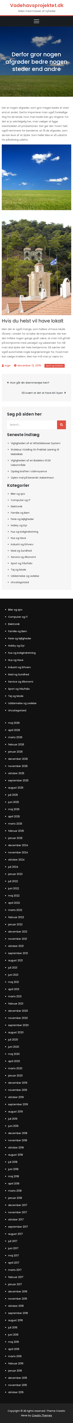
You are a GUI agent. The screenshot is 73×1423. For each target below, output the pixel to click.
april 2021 (13, 989)
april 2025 (14, 816)
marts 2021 (14, 996)
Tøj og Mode (18, 569)
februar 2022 (16, 917)
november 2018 (17, 1140)
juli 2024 (13, 867)
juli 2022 (13, 881)
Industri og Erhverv (22, 544)
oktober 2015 (16, 1392)
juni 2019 (13, 1126)
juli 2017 (12, 1241)
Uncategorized (20, 582)
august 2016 (15, 1320)
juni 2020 (13, 1047)
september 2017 (18, 1226)
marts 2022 (15, 910)
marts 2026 (15, 737)
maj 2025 (13, 809)
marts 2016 (15, 1356)
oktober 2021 (16, 946)
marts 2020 (15, 1068)
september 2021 (18, 953)
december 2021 (17, 931)
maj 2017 (13, 1255)
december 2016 (17, 1291)
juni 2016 (13, 1334)
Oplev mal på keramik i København (32, 477)
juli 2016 (12, 1327)
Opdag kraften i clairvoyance (29, 471)
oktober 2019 (16, 1097)
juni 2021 (13, 975)
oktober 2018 (16, 1147)
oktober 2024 (16, 859)
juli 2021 (12, 967)
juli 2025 (13, 795)
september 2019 (18, 1104)
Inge (7, 365)
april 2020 (14, 1061)
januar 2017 (15, 1284)
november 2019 (17, 1090)
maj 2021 (13, 982)
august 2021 (15, 960)
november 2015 (17, 1385)
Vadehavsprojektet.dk (36, 5)
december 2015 (17, 1378)
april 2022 (14, 903)
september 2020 (18, 1025)
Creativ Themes (42, 1415)
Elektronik (16, 506)
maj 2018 (13, 1176)
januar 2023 (15, 874)
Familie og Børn (20, 513)
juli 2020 (13, 1039)
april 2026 (14, 730)
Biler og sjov (18, 494)
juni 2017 (13, 1248)
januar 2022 (15, 924)
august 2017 (15, 1234)
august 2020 (16, 1032)
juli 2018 (12, 1162)
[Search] (61, 424)
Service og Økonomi (23, 557)
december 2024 (18, 845)
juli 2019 (12, 1119)
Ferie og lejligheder (22, 519)
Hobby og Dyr (19, 525)
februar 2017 (15, 1277)
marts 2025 (15, 823)
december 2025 (18, 759)
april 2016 (13, 1349)
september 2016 (18, 1313)
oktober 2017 (16, 1219)
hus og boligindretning (24, 531)
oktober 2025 (16, 773)
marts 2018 (15, 1191)
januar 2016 (15, 1370)
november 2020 (18, 1018)
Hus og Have (18, 538)
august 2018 (15, 1155)
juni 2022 (13, 888)
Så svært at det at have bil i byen (42, 393)
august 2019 (15, 1111)
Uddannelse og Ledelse (25, 576)
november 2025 (18, 766)
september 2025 (18, 780)
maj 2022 (13, 895)
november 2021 (17, 939)
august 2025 (15, 787)
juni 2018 (13, 1169)
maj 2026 (14, 723)
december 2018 (17, 1133)
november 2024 (18, 852)
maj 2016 (13, 1342)
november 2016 (17, 1298)
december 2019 (17, 1083)
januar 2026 (15, 751)
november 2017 (17, 1212)
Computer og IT (20, 500)
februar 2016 (15, 1363)
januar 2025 (15, 838)
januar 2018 (15, 1198)
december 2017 (17, 1205)
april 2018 (13, 1183)
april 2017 (13, 1262)
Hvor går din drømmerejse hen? (29, 382)
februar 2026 (16, 744)
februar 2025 (16, 831)
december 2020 (18, 1011)
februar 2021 (15, 1003)
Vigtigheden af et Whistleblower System (35, 443)
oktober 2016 (16, 1306)
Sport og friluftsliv (54, 365)
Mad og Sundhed (21, 550)
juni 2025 (13, 802)
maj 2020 (14, 1054)
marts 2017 (15, 1270)
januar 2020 (15, 1075)
